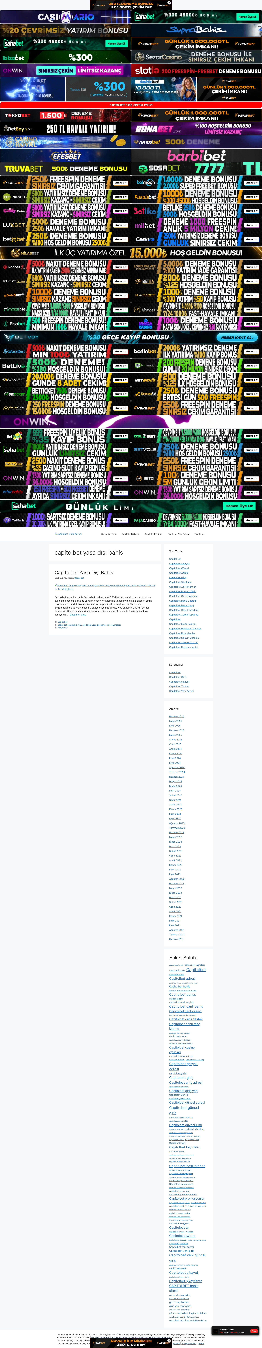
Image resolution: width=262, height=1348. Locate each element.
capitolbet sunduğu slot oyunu (179, 1217)
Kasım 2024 (175, 753)
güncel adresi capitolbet (179, 1310)
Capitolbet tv (179, 1227)
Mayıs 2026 (175, 721)
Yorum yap (63, 628)
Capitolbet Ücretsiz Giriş (182, 591)
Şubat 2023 (175, 851)
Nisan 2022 (175, 892)
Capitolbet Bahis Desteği (182, 600)
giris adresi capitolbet (179, 1298)
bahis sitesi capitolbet (195, 965)
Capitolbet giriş (181, 1078)
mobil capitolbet (176, 1317)
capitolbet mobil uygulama (180, 1158)
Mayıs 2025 (175, 735)
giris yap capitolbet (180, 1305)
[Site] (65, 182)
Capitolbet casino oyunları (182, 1050)
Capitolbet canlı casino (185, 1011)
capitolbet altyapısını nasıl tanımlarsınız (183, 983)
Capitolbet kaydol (176, 1140)
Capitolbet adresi (182, 979)
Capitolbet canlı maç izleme (184, 1026)
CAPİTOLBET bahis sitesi (183, 1288)
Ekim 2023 (175, 814)
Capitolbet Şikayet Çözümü (184, 638)
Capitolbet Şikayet (130, 534)
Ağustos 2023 (177, 823)
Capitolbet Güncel (179, 568)
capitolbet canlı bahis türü (69, 625)
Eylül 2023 (175, 818)
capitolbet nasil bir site (179, 1162)
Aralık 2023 (175, 804)
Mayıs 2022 (175, 888)
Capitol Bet (175, 559)
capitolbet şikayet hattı (179, 1277)
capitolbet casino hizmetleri (181, 1043)
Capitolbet (200, 534)
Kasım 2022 (175, 865)
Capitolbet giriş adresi (185, 1082)
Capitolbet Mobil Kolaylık (182, 624)
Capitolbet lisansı (176, 1151)
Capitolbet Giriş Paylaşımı (183, 596)
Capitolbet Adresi (178, 573)
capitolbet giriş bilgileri (178, 1087)
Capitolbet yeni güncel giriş (187, 1257)
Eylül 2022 (175, 874)
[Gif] (131, 252)
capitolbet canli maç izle (181, 1002)
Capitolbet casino (178, 1036)
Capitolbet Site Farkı (180, 582)
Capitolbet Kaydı (192, 1140)
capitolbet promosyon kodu (183, 1194)
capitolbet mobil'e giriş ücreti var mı (181, 1155)
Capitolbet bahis (179, 986)
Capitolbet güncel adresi (187, 1102)
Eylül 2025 (175, 725)
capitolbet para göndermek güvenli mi (182, 1177)
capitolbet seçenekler (198, 1203)
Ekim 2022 (175, 869)
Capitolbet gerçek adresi (183, 1066)
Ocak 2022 (175, 906)
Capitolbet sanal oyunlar (179, 1203)
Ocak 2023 (175, 855)
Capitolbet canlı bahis (186, 1006)
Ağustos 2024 (177, 767)
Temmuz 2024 (177, 772)
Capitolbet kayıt (177, 1143)
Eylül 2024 (175, 762)
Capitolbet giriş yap (183, 1091)
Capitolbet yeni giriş (181, 1250)
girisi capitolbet (114, 625)
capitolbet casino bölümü (179, 1040)
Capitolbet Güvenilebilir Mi (181, 1117)
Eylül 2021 (174, 925)
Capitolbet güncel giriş (184, 1110)
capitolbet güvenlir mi (194, 1129)
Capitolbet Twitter (153, 534)
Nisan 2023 (175, 841)
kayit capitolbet (197, 1313)
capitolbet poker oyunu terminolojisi (181, 1188)
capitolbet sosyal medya (179, 1213)
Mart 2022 (175, 897)
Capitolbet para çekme (181, 1184)
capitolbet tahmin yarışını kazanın (181, 1220)
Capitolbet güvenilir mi (185, 1125)
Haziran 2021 (176, 939)
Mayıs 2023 (175, 837)
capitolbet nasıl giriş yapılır (180, 1170)
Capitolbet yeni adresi (181, 1246)
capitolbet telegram (179, 1223)
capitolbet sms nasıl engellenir (179, 1210)
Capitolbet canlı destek (186, 1019)
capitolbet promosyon (179, 1191)
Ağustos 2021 (176, 930)
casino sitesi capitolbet (179, 1295)
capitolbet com (176, 1059)
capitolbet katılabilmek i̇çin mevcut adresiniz (184, 1136)
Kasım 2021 (175, 916)
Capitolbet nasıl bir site (187, 1166)
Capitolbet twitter (182, 1236)
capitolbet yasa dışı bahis (94, 625)
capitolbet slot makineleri (195, 1206)
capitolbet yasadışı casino (197, 1240)
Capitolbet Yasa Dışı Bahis (84, 572)
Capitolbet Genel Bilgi (195, 1060)
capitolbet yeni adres (178, 1243)
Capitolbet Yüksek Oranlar (183, 642)
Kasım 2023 (175, 809)
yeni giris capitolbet (198, 1320)
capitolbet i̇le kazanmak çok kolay (181, 1133)
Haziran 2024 (176, 776)
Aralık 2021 (175, 911)
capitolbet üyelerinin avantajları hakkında (183, 1265)
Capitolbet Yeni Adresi (178, 534)
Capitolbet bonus (182, 994)
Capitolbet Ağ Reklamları (182, 586)
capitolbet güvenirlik (176, 1129)
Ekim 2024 (175, 758)
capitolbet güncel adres (180, 1098)
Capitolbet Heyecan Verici (183, 647)
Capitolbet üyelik (177, 1268)
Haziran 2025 (176, 730)
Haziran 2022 (176, 883)
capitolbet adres (176, 974)
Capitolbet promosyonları (187, 1198)
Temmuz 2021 (177, 934)
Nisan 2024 (175, 786)
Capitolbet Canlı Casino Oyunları (182, 1015)
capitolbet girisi (177, 1073)
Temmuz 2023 (177, 827)
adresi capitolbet (176, 965)
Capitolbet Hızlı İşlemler (182, 633)
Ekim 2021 (174, 920)
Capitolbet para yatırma (181, 1180)
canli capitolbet (177, 970)
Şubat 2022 (175, 902)
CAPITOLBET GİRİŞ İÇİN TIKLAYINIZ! (131, 105)
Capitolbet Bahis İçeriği (181, 605)
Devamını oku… (78, 614)
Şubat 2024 (175, 795)
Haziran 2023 (176, 832)
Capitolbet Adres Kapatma (183, 614)
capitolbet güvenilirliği (178, 1121)
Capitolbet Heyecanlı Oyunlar (185, 628)
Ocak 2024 (175, 800)
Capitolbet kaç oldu (184, 1147)
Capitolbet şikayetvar (185, 1281)
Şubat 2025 (175, 739)
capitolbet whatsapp (177, 1240)
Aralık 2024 (175, 749)
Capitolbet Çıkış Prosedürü (183, 610)
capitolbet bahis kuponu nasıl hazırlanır (182, 990)
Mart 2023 (175, 846)
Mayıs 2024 (175, 781)
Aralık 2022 (175, 860)
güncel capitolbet (178, 1313)
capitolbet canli (176, 999)
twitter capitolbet (191, 1317)
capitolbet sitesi (176, 1206)
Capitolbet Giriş (108, 534)
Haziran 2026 (176, 716)
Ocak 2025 (175, 744)
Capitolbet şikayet (183, 1272)
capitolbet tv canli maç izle (181, 1232)
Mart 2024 (175, 790)
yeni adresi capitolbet (179, 1320)
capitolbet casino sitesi (181, 1056)
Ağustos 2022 (176, 879)
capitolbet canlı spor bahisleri (179, 1033)
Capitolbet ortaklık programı (181, 1174)
